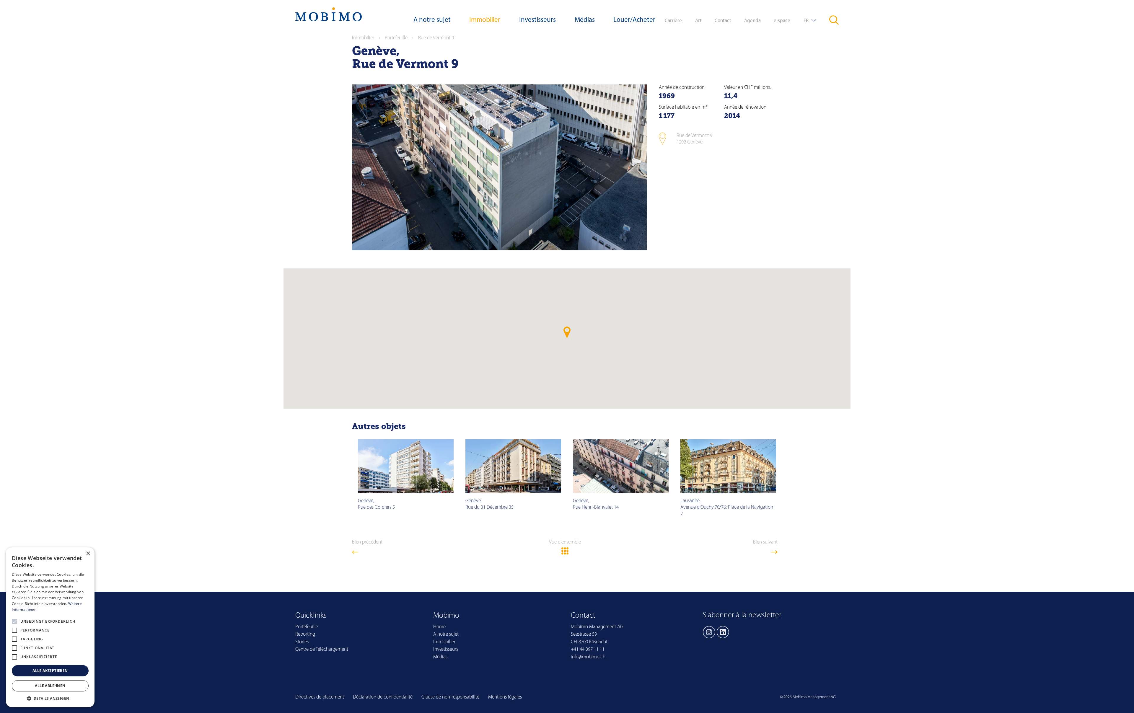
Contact (723, 20)
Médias (585, 20)
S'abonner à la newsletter (742, 615)
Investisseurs (537, 20)
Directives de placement (319, 697)
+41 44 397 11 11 (588, 649)
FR (806, 20)
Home (439, 626)
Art (698, 20)
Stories (302, 642)
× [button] (88, 554)
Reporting (305, 634)
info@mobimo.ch (588, 657)
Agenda (752, 20)
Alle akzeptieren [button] (50, 670)
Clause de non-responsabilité (450, 697)
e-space (782, 20)
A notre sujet (432, 20)
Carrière (673, 20)
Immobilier (484, 20)
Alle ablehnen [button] (50, 685)
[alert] (50, 627)
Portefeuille (396, 37)
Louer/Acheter (634, 20)
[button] (50, 698)
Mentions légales (505, 697)
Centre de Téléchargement (321, 649)
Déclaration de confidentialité (383, 697)
